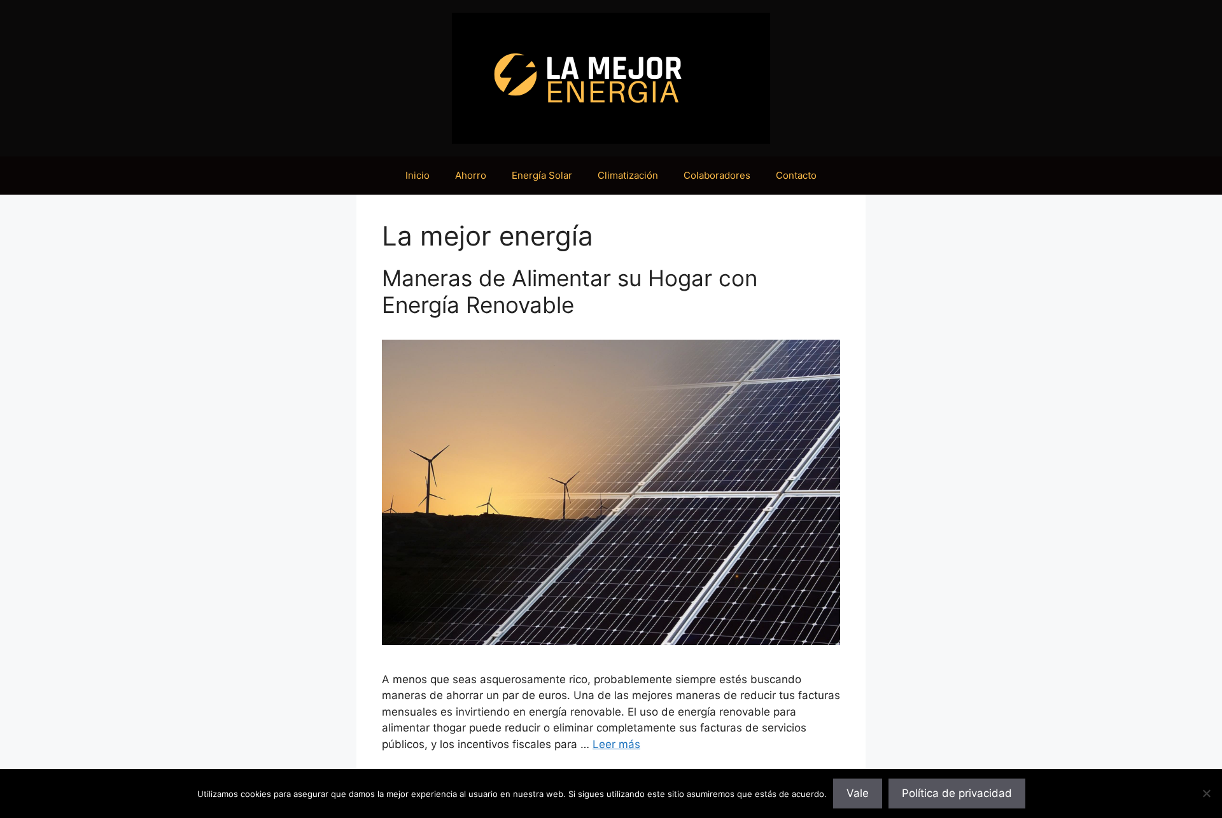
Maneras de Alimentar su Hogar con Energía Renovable (569, 291)
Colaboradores (717, 175)
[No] (1206, 793)
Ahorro (470, 175)
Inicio (417, 175)
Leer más (616, 744)
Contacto (796, 175)
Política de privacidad (957, 793)
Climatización (628, 175)
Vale (857, 793)
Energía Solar (542, 175)
